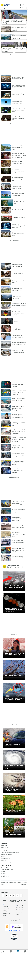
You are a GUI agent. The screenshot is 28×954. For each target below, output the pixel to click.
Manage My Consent (6, 854)
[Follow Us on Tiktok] (14, 895)
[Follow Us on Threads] (17, 895)
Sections (22, 7)
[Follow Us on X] (21, 895)
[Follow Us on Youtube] (10, 895)
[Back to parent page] (3, 6)
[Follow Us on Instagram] (7, 895)
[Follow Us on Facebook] (3, 895)
